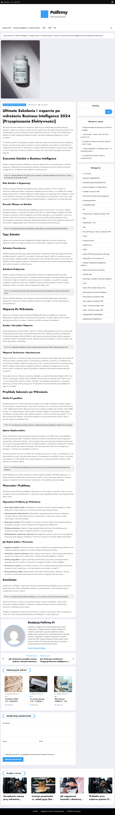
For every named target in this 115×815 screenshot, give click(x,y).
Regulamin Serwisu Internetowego (52, 811)
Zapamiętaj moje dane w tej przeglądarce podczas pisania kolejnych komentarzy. (29, 754)
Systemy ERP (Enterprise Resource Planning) (96, 254)
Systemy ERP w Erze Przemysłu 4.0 (93, 258)
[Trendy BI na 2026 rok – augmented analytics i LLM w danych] (13, 684)
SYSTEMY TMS (87, 274)
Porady (85, 236)
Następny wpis (45, 656)
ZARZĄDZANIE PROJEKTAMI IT (92, 319)
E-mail (41, 741)
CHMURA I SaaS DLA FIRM (91, 192)
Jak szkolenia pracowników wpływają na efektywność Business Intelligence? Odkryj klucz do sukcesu (42, 425)
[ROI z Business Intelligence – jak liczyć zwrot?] (63, 684)
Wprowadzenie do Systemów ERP (93, 301)
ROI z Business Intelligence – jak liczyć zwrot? (60, 700)
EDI (55, 28)
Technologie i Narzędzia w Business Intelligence (97, 279)
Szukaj (95, 105)
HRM (49, 28)
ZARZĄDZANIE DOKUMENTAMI (93, 315)
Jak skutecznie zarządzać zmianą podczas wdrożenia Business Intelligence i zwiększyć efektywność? (23, 660)
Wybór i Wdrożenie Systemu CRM (93, 306)
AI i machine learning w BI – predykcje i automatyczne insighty (37, 700)
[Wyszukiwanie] (111, 28)
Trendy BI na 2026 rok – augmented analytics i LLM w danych (11, 700)
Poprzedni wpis (31, 656)
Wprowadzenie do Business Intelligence (95, 292)
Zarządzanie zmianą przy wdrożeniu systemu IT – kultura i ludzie (14, 798)
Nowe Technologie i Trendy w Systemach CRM (97, 232)
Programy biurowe (88, 241)
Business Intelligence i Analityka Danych (26, 28)
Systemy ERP (7, 28)
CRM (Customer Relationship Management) (96, 196)
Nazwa (5, 741)
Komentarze (6, 723)
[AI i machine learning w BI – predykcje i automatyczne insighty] (38, 684)
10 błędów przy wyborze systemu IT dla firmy (99, 798)
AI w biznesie (87, 174)
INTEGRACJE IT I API (89, 223)
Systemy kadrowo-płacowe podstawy (94, 270)
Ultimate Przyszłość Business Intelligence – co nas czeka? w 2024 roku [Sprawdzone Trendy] (40, 597)
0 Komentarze (44, 105)
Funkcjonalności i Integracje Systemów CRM (96, 214)
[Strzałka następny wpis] (73, 658)
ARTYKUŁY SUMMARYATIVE (91, 178)
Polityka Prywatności (74, 811)
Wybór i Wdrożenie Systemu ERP (93, 310)
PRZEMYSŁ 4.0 (87, 245)
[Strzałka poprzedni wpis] (3, 658)
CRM (44, 28)
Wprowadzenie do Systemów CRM (93, 297)
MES (84, 227)
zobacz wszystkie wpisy (37, 648)
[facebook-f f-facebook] (112, 2)
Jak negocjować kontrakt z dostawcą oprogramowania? (70, 798)
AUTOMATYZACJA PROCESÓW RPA (94, 183)
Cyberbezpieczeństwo (89, 200)
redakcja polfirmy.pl (41, 622)
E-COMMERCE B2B (89, 205)
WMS (84, 283)
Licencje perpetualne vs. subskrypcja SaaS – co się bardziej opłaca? (42, 798)
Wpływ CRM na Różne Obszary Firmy (94, 288)
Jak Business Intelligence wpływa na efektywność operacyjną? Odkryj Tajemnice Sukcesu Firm (40, 347)
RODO (85, 250)
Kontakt (35, 811)
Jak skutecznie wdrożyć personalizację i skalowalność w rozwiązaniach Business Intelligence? (40, 228)
